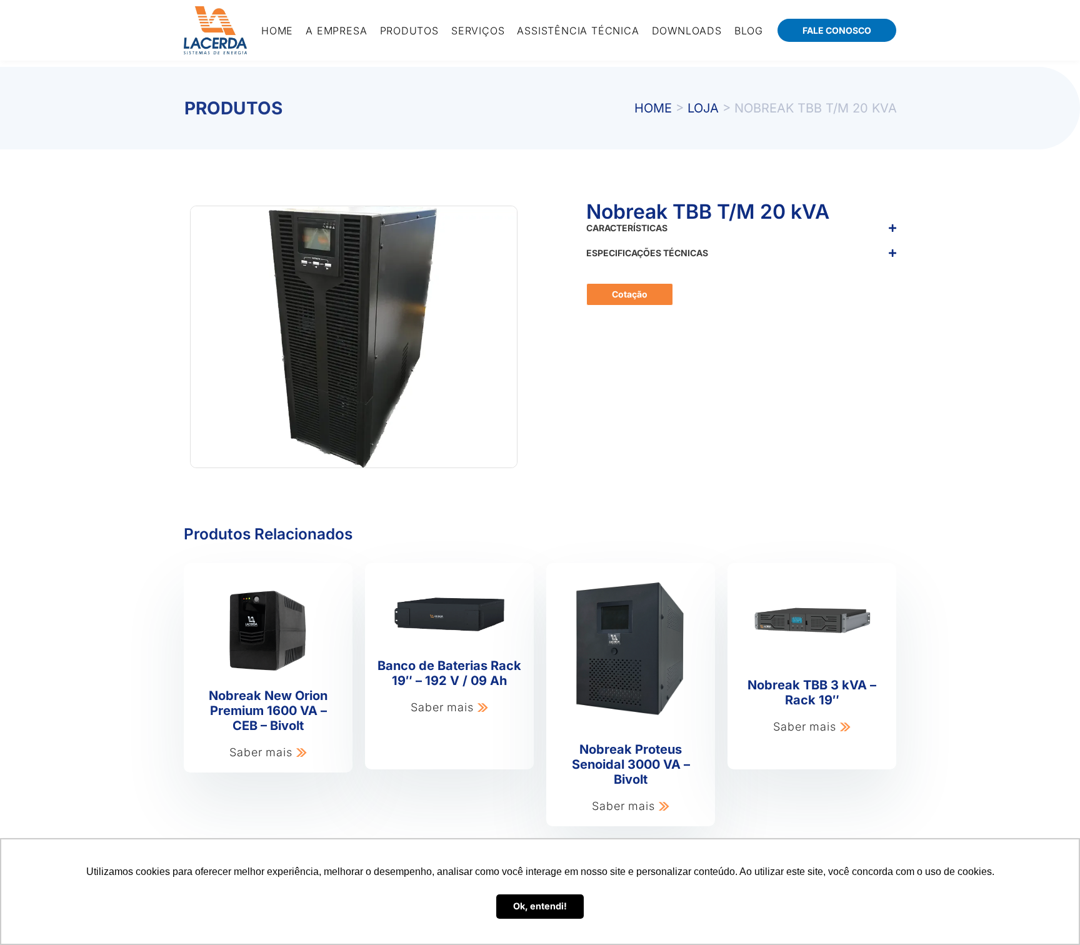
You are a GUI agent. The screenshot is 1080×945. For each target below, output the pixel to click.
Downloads (687, 30)
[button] (741, 236)
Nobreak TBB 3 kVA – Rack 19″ (812, 693)
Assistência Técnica (578, 30)
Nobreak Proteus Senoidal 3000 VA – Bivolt (631, 764)
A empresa (336, 30)
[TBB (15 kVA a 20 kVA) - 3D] (354, 337)
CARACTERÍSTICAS (627, 227)
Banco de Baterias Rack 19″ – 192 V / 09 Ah (449, 673)
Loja (703, 108)
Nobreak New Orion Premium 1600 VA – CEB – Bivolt (268, 710)
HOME (653, 108)
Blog (748, 30)
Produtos (409, 30)
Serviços (477, 30)
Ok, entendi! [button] (540, 906)
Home (277, 30)
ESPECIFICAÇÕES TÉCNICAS (647, 253)
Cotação (630, 294)
